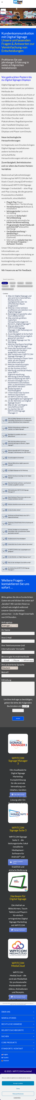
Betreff (5, 672)
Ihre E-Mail (6, 637)
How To (12, 286)
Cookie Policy (17, 1097)
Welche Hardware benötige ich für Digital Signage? (20, 345)
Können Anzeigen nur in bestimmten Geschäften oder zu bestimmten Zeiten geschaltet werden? (20, 383)
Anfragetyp (7, 622)
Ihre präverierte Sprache (13, 664)
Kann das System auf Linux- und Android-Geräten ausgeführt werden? (20, 350)
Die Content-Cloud (19, 997)
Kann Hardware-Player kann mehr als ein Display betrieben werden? (20, 360)
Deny (18, 1088)
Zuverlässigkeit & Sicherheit (20, 334)
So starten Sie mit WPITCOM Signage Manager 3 (16, 411)
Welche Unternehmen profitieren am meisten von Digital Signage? (20, 310)
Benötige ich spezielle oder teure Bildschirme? (20, 315)
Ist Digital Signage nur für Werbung (19, 341)
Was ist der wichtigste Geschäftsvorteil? (17, 406)
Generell (12, 283)
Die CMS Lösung (19, 794)
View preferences (18, 1094)
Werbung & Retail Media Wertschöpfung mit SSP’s (19, 377)
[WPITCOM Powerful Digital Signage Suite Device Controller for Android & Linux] (18, 811)
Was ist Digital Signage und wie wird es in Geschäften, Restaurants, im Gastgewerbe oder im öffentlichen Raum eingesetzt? (19, 301)
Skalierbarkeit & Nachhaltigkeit (15, 389)
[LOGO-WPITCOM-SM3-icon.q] (18, 741)
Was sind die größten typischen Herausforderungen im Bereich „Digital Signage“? (19, 321)
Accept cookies (18, 1083)
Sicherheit (28, 283)
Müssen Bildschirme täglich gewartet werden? (20, 337)
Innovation (5, 286)
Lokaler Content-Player (18, 862)
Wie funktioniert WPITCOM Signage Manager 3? (20, 355)
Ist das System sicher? (17, 368)
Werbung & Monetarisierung (25, 286)
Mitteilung (6, 680)
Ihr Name (6, 630)
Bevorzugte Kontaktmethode (15, 656)
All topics (4, 283)
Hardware (20, 283)
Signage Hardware (19, 930)
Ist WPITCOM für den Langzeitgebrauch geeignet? (20, 397)
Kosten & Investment (7, 289)
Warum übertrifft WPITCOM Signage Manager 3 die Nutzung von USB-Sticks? (20, 329)
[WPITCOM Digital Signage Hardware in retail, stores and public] (18, 880)
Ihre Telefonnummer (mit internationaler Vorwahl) (13, 647)
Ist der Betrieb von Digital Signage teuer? (19, 402)
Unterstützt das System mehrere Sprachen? (18, 393)
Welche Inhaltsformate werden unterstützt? (18, 365)
